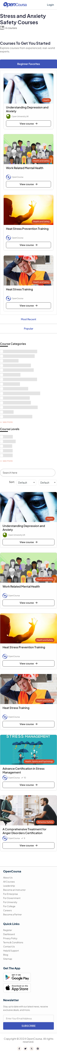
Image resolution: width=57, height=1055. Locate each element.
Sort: (12, 482)
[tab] (28, 63)
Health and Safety (41, 161)
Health (46, 100)
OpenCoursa (17, 177)
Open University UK (20, 116)
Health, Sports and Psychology (39, 761)
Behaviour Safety (45, 822)
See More (8, 421)
